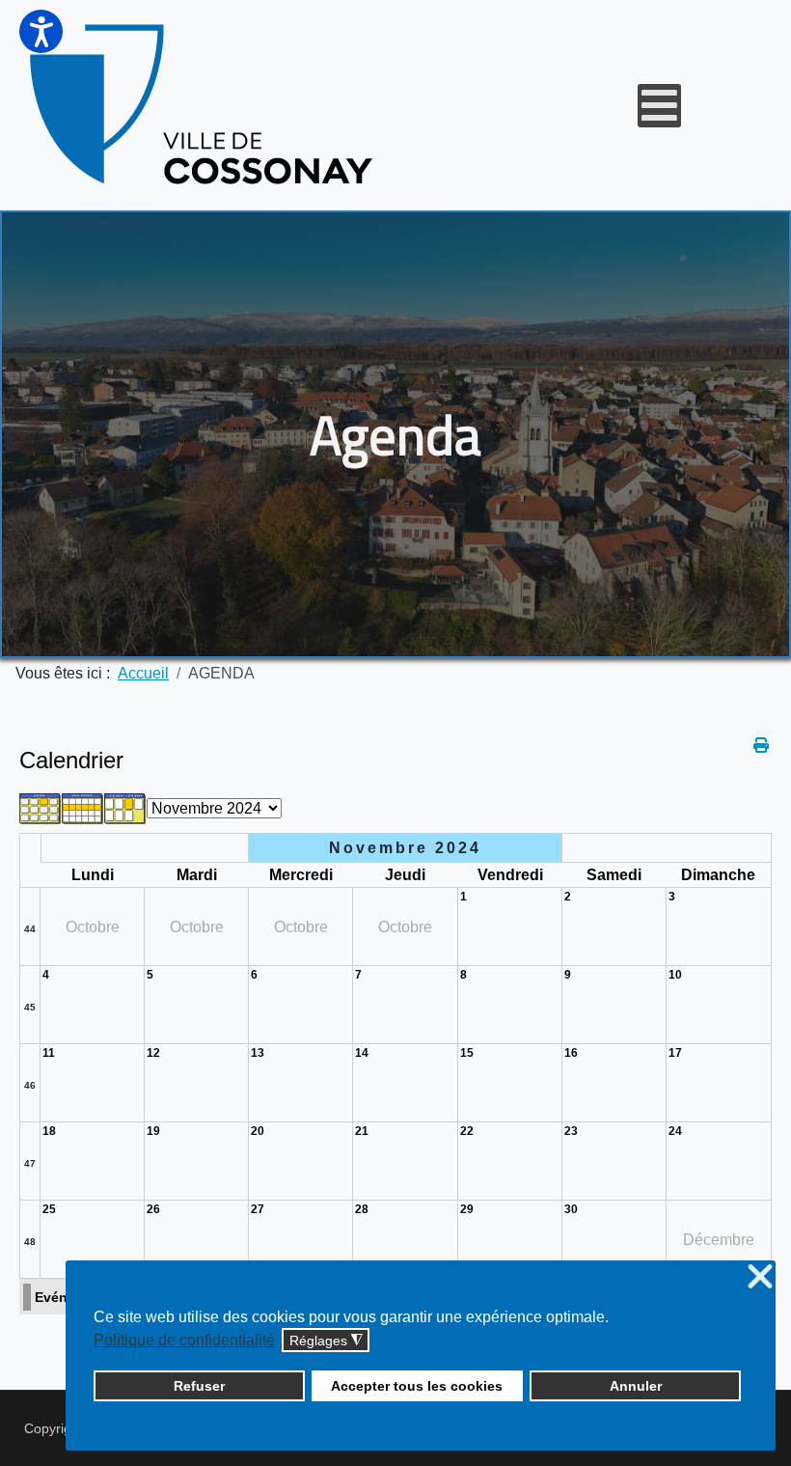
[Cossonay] (204, 105)
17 (675, 1053)
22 (467, 1131)
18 (49, 1131)
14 (361, 1053)
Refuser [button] (199, 1386)
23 (571, 1131)
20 (257, 1131)
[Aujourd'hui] (125, 807)
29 (467, 1209)
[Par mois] (40, 807)
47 (30, 1163)
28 (361, 1209)
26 (153, 1209)
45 (30, 1007)
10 (675, 975)
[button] (41, 31)
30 (571, 1209)
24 (675, 1131)
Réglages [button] (326, 1341)
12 (153, 1053)
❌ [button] (760, 1277)
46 (30, 1085)
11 (48, 1053)
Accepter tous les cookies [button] (417, 1386)
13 (257, 1053)
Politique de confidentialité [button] (184, 1340)
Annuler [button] (636, 1386)
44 (30, 929)
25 (49, 1209)
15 (467, 1053)
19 (153, 1131)
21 (361, 1131)
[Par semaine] (83, 807)
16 (571, 1053)
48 (30, 1241)
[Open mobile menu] (659, 105)
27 (257, 1209)
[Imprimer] (762, 745)
